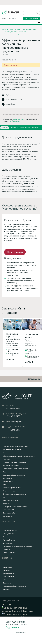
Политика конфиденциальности (14, 586)
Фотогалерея (7, 543)
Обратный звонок (31, 18)
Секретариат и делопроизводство (15, 491)
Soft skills (6, 503)
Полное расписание (10, 553)
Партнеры (6, 549)
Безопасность (8, 481)
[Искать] (38, 13)
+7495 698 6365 (13, 430)
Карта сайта (7, 589)
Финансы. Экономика (11, 465)
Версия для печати (34, 379)
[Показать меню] (39, 22)
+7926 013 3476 (13, 416)
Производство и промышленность (15, 32)
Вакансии (6, 570)
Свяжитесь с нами (19, 119)
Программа (14, 127)
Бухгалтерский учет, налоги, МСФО (15, 469)
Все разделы (7, 516)
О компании (7, 567)
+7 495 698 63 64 (9, 18)
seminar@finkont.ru (18, 421)
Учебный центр (15, 30)
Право (5, 472)
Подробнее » (12, 627)
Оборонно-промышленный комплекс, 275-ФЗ (19, 456)
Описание (4, 127)
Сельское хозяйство (10, 513)
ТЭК (4, 484)
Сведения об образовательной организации (18, 546)
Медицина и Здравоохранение (14, 475)
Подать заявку (15, 252)
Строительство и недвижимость (14, 494)
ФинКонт (5, 30)
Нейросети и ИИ (8, 510)
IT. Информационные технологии (15, 507)
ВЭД (4, 497)
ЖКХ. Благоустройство (11, 500)
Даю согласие (21, 632)
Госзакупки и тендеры (11, 453)
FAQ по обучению (9, 540)
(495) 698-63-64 (14, 121)
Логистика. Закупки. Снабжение (14, 462)
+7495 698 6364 (13, 408)
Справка (35, 127)
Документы (7, 583)
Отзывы (6, 537)
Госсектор (6, 459)
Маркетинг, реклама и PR (12, 487)
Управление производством (13, 34)
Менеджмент (7, 478)
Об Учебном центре (10, 530)
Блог (4, 580)
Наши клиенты (8, 573)
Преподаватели (25, 127)
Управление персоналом (12, 450)
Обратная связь (8, 576)
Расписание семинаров (29, 30)
